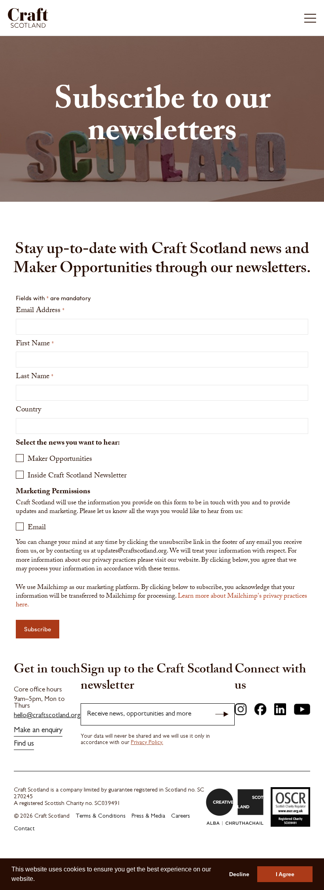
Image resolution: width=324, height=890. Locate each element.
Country (28, 410)
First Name (35, 344)
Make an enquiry (38, 731)
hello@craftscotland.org (47, 715)
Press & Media (148, 817)
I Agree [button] (285, 874)
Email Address (40, 311)
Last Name (34, 377)
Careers (180, 817)
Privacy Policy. (147, 743)
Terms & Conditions (100, 817)
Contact (24, 829)
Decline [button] (239, 874)
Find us (24, 744)
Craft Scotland (83, 18)
